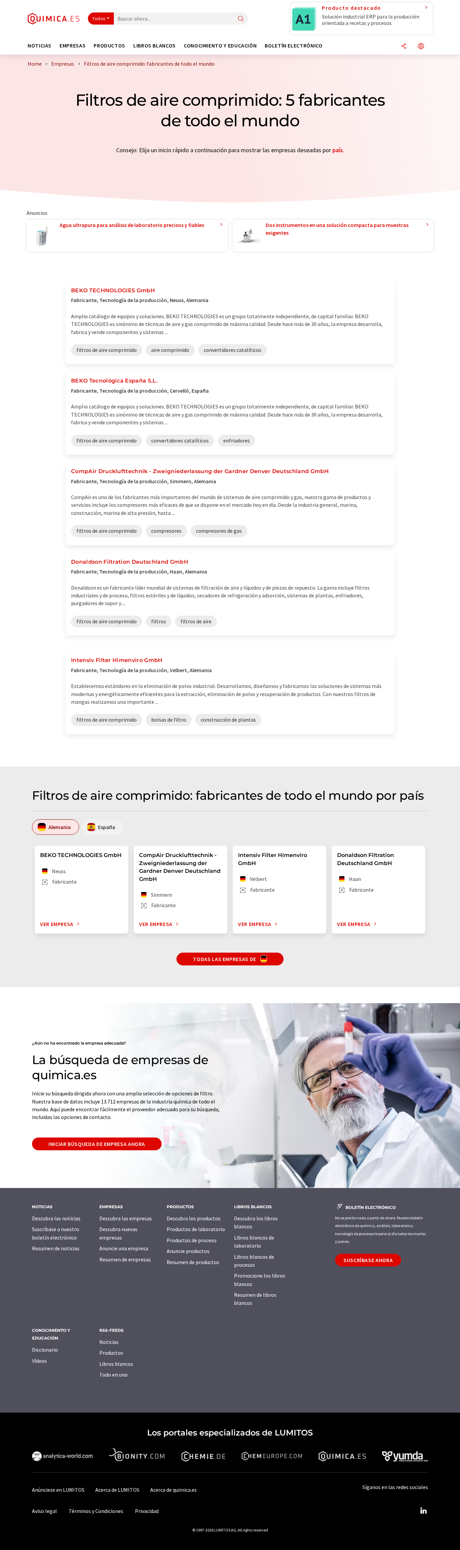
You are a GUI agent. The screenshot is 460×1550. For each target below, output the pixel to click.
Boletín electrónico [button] (293, 45)
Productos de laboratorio (196, 1229)
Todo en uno (113, 1374)
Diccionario (45, 1349)
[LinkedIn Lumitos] (423, 1511)
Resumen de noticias (55, 1248)
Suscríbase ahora (368, 1260)
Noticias (109, 1342)
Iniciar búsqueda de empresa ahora (96, 1144)
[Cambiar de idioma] (421, 47)
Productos (111, 1352)
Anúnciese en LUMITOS (58, 1489)
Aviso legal (44, 1511)
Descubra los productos (194, 1218)
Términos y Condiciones (96, 1511)
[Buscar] (240, 19)
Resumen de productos (193, 1262)
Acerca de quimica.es (173, 1489)
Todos (99, 18)
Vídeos (39, 1360)
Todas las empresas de (225, 959)
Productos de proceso (192, 1240)
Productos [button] (109, 45)
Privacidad (147, 1511)
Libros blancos (116, 1363)
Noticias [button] (40, 45)
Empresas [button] (73, 45)
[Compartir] (403, 47)
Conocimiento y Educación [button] (220, 45)
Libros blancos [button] (154, 45)
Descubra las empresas (125, 1218)
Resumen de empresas (125, 1259)
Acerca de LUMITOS (117, 1489)
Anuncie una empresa (123, 1248)
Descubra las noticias (56, 1218)
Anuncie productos (188, 1251)
